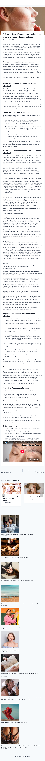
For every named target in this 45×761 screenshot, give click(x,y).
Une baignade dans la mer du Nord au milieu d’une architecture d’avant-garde (19, 603)
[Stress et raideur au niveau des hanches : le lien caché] (22, 712)
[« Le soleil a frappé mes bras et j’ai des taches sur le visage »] (22, 547)
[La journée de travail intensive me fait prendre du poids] (22, 616)
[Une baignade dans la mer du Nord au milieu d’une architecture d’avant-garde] (22, 593)
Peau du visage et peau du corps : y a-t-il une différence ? (10, 498)
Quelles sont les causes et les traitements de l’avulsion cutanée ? (11, 470)
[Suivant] (41, 495)
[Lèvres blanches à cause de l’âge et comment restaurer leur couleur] (22, 524)
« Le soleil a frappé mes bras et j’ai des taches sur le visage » (15, 557)
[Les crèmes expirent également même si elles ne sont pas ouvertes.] (22, 570)
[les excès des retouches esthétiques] (22, 639)
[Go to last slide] (3, 495)
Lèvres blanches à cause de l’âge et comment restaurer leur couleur (17, 534)
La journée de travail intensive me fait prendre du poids (14, 627)
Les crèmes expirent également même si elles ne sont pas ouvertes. (17, 580)
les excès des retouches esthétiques (10, 650)
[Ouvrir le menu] (42, 2)
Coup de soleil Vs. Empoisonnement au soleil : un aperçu (34, 470)
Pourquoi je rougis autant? (33, 496)
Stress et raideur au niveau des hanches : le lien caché (14, 722)
